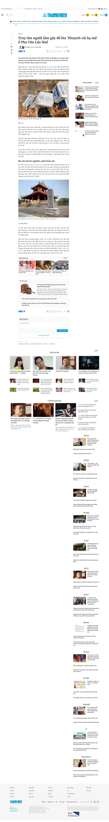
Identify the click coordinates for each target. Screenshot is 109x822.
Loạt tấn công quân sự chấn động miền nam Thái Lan (85, 479)
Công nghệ (75, 21)
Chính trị (14, 21)
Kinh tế (29, 21)
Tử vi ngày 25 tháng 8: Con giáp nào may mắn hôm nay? (85, 533)
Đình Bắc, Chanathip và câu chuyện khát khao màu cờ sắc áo (85, 670)
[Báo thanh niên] (54, 15)
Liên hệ (40, 8)
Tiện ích (35, 8)
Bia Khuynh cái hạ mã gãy (35, 343)
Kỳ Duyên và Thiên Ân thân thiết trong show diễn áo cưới (85, 587)
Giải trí (64, 21)
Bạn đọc (88, 787)
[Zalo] (107, 9)
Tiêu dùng (87, 21)
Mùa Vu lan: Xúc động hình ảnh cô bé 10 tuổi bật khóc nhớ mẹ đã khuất (93, 518)
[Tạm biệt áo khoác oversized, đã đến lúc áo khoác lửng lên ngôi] (79, 763)
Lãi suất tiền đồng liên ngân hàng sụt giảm (85, 500)
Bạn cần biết (28, 8)
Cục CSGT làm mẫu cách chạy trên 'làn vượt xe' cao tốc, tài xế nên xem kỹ (92, 735)
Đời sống (34, 21)
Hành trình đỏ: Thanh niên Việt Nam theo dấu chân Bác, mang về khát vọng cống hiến (85, 615)
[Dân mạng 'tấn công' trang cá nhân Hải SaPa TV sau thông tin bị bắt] (79, 575)
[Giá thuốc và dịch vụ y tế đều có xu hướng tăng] (79, 684)
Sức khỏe (39, 21)
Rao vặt (88, 790)
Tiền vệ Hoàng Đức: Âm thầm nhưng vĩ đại (84, 665)
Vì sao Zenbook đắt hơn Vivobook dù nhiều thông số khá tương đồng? (92, 710)
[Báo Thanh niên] (16, 802)
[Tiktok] (104, 9)
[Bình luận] (11, 47)
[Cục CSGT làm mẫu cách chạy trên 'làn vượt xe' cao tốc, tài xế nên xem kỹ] (79, 735)
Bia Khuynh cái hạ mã (23, 343)
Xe (79, 21)
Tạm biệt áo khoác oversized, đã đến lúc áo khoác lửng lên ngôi (93, 762)
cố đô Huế (50, 67)
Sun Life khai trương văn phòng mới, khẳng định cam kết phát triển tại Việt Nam (85, 505)
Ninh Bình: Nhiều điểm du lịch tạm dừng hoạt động (85, 560)
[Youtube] (99, 9)
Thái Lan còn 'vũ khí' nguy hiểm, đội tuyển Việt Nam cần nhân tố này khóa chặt (93, 657)
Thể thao (69, 21)
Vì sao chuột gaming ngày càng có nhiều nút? (85, 718)
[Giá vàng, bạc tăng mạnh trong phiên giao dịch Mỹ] (79, 493)
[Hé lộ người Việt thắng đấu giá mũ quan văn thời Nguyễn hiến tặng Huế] (27, 289)
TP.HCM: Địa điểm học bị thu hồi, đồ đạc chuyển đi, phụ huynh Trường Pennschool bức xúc (85, 643)
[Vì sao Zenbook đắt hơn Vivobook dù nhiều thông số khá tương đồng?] (79, 711)
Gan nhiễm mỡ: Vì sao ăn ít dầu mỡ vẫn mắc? (85, 697)
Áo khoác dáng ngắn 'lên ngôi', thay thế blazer (85, 770)
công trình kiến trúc (36, 165)
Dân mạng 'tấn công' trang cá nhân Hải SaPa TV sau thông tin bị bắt (93, 574)
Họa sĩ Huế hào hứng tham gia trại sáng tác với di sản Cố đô (39, 299)
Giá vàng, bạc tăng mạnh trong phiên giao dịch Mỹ (92, 491)
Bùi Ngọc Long (29, 47)
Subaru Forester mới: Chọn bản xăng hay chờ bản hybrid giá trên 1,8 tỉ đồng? (85, 743)
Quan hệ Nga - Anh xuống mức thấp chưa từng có (93, 465)
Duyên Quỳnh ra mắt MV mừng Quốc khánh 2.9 (86, 582)
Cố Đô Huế (45, 343)
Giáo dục (50, 21)
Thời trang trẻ (94, 21)
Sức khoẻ (31, 790)
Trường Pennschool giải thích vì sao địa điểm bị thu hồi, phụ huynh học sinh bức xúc (92, 629)
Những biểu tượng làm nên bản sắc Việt (84, 449)
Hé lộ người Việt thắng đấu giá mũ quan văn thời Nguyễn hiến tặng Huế (51, 285)
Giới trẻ (45, 21)
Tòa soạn (62, 802)
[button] (11, 35)
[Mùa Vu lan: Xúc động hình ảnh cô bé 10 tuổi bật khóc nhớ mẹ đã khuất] (79, 519)
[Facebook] (102, 9)
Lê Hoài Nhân (37, 47)
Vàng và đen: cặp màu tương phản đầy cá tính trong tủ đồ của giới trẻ (85, 775)
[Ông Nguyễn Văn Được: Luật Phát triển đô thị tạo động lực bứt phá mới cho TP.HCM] (79, 442)
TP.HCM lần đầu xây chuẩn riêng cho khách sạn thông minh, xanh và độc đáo (92, 547)
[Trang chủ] (10, 21)
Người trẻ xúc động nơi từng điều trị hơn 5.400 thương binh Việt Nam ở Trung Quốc (93, 601)
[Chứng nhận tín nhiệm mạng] (73, 814)
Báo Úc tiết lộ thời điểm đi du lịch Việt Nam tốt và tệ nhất (85, 555)
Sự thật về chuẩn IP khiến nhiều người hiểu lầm (86, 722)
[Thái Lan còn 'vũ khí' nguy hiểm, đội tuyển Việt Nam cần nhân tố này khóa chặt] (79, 658)
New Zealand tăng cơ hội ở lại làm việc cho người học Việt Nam (84, 637)
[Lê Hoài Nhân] (23, 47)
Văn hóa (60, 21)
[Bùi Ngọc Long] (20, 47)
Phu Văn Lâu (52, 343)
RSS (56, 802)
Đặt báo (44, 802)
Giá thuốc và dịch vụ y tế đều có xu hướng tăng (93, 683)
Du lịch (55, 21)
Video (82, 21)
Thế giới (24, 21)
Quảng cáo (50, 802)
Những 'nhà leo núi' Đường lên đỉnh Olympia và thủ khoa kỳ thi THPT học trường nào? (86, 609)
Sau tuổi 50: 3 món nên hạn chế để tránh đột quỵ (85, 692)
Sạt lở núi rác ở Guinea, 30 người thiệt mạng (85, 474)
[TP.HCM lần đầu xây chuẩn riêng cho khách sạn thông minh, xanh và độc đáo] (79, 547)
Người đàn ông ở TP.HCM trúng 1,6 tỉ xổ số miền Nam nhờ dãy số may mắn (84, 527)
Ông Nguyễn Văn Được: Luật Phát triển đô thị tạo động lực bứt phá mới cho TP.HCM (93, 442)
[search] (16, 15)
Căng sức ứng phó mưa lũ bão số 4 (82, 453)
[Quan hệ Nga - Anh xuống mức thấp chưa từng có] (79, 467)
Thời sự (19, 21)
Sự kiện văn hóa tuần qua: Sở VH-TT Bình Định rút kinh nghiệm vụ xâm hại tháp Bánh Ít (44, 304)
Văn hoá (50, 790)
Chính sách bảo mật (71, 802)
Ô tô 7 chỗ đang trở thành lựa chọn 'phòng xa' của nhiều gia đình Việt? (85, 749)
